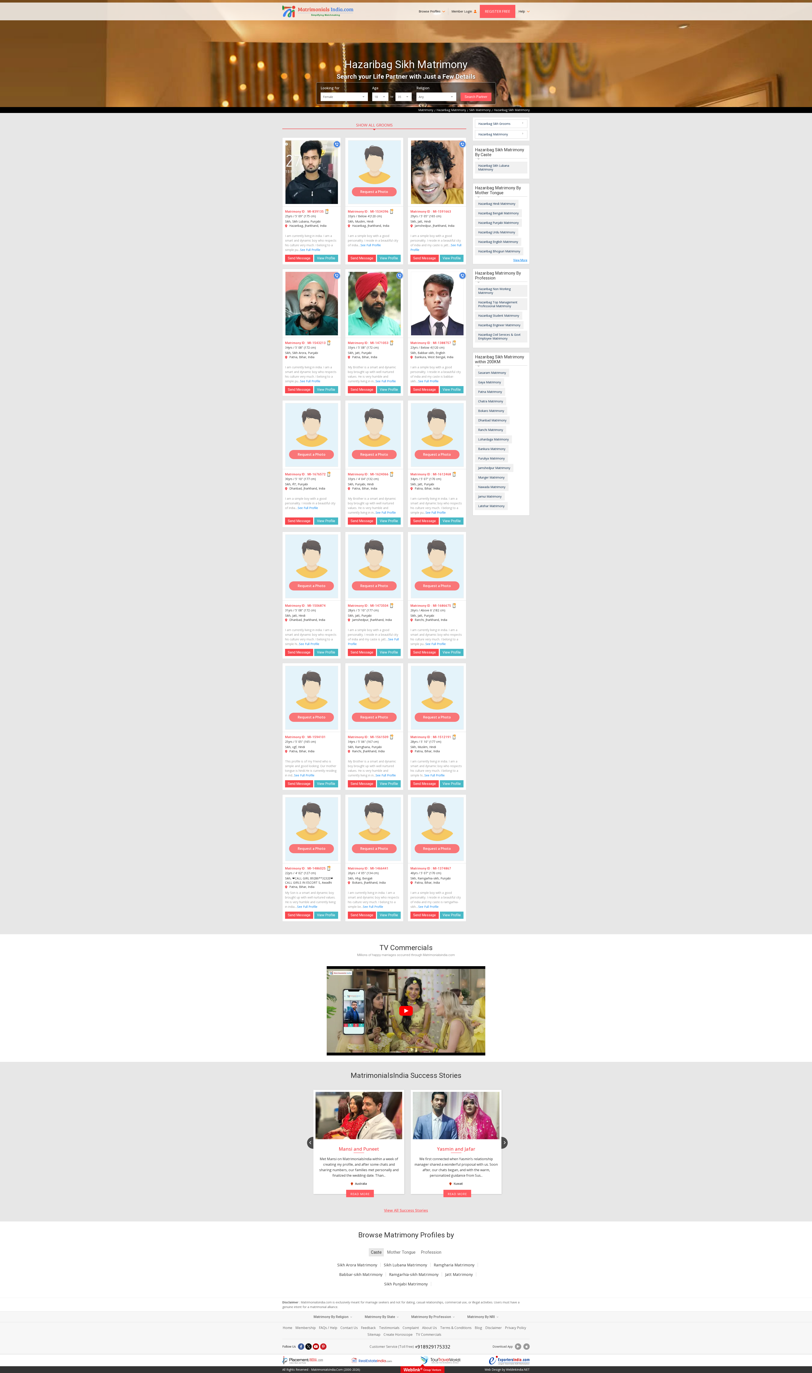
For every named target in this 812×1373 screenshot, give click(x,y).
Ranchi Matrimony (490, 430)
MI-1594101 (316, 737)
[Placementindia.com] (302, 1360)
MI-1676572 (316, 474)
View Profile (326, 258)
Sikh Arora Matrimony (357, 1265)
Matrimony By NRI (481, 1317)
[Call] (336, 144)
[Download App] (518, 1346)
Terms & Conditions (456, 1327)
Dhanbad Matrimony (492, 420)
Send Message (299, 258)
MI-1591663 (442, 211)
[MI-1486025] (311, 829)
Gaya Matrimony (489, 382)
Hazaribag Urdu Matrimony (496, 232)
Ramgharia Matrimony (454, 1265)
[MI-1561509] (374, 697)
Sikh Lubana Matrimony (405, 1265)
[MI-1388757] (437, 303)
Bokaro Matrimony (491, 411)
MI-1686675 (442, 606)
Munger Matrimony (491, 477)
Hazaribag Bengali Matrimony (498, 213)
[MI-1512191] (437, 697)
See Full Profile (310, 250)
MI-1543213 (316, 343)
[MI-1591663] (437, 172)
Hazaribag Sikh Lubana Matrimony (493, 167)
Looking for (330, 88)
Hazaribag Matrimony (493, 134)
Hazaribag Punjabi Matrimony (498, 223)
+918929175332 (432, 1346)
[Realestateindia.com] (371, 1360)
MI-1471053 (379, 343)
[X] (308, 1346)
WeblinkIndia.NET (518, 1369)
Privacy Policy (515, 1327)
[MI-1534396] (374, 172)
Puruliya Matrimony (491, 458)
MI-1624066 (379, 474)
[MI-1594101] (311, 697)
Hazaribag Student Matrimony (498, 316)
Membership (305, 1327)
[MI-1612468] (437, 435)
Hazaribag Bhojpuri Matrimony (499, 251)
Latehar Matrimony (491, 506)
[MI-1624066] (374, 435)
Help (522, 11)
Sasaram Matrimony (492, 373)
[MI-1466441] (374, 829)
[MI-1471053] (374, 303)
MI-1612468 (442, 474)
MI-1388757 (442, 343)
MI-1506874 (316, 606)
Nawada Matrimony (491, 487)
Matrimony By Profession (431, 1317)
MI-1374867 (442, 868)
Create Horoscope (398, 1334)
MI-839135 (315, 211)
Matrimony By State (380, 1317)
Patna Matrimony (490, 392)
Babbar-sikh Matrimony (361, 1274)
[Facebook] (301, 1346)
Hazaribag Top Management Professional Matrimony (497, 304)
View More (520, 260)
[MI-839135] (311, 172)
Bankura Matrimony (491, 449)
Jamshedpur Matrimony (494, 468)
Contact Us (349, 1327)
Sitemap (374, 1334)
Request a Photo (374, 191)
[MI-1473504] (374, 566)
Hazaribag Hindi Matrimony (496, 204)
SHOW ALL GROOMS (374, 125)
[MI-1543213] (311, 303)
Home (287, 1327)
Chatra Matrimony (490, 401)
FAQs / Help (328, 1327)
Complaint (411, 1327)
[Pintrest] (323, 1346)
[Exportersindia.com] (509, 1360)
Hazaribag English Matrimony (498, 242)
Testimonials (389, 1327)
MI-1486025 (316, 868)
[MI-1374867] (437, 829)
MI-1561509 (379, 737)
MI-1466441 (379, 868)
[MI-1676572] (311, 435)
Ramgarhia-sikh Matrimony (414, 1274)
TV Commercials (428, 1334)
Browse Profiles (430, 11)
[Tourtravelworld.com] (440, 1360)
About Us (429, 1327)
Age (375, 88)
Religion (422, 88)
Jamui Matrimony (490, 496)
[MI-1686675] (437, 566)
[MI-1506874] (311, 566)
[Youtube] (316, 1346)
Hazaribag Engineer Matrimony (499, 325)
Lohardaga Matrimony (493, 439)
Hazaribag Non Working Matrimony (494, 291)
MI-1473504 (379, 606)
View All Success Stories (406, 1210)
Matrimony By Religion (331, 1317)
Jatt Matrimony (459, 1274)
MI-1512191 (442, 737)
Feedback (368, 1327)
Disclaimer (493, 1327)
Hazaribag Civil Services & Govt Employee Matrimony (499, 336)
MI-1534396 (379, 211)
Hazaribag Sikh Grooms (494, 124)
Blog (478, 1327)
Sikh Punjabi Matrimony (406, 1284)
